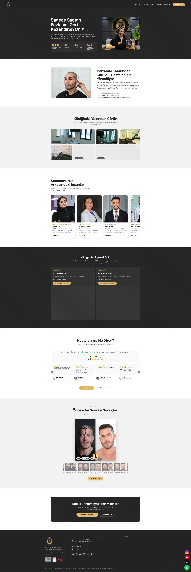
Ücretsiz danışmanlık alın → (87, 514)
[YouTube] (187, 557)
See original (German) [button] (83, 372)
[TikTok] (187, 562)
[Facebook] (72, 554)
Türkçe (166, 4)
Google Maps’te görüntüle (61, 283)
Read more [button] (78, 370)
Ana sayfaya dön (107, 514)
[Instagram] (187, 552)
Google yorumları (86, 388)
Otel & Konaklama (156, 4)
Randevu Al (178, 4)
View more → (56, 235)
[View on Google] (53, 378)
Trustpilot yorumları (103, 388)
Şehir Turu (138, 4)
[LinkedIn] (84, 554)
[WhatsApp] (186, 567)
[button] (52, 372)
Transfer (146, 4)
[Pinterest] (91, 554)
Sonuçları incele (95, 478)
